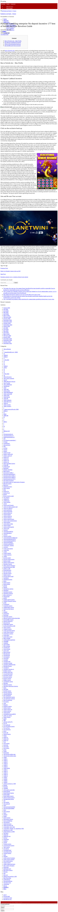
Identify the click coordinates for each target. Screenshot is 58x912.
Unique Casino (7, 853)
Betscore (5, 485)
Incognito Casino (7, 606)
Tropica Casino (7, 844)
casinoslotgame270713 (9, 541)
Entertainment (7, 570)
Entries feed (6, 896)
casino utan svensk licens (10, 521)
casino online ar (7, 516)
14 (4, 364)
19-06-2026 (6, 374)
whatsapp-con (7, 869)
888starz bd (6, 431)
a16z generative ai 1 (8, 435)
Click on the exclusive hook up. (13, 44)
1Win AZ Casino (7, 377)
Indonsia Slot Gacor (8, 609)
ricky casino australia (9, 790)
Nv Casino (6, 701)
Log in (5, 895)
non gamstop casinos (9, 698)
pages (5, 719)
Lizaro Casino (6, 627)
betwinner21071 (7, 486)
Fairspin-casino (7, 573)
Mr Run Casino (7, 678)
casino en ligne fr (7, 508)
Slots (4, 810)
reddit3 (5, 780)
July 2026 (5, 309)
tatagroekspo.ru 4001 (9, 831)
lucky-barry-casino (8, 633)
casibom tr (6, 499)
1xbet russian (7, 405)
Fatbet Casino (7, 575)
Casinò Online (7, 514)
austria (5, 449)
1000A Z (5, 357)
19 (4, 372)
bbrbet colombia (7, 469)
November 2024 (7, 340)
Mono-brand (6, 652)
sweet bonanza (7, 824)
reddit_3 (5, 773)
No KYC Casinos (7, 692)
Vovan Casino (7, 862)
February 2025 (7, 335)
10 (4, 353)
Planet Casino (7, 734)
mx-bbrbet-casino (8, 681)
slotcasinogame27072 (9, 807)
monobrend (6, 655)
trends (5, 842)
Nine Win (5, 689)
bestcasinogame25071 (9, 474)
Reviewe (5, 787)
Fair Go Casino (7, 572)
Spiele (5, 816)
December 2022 (7, 343)
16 (4, 369)
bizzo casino (6, 488)
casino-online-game (8, 527)
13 (4, 363)
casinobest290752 (8, 531)
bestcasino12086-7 (8, 473)
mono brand (6, 649)
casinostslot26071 (8, 542)
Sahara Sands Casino (9, 797)
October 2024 (7, 342)
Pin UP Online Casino (9, 726)
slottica (5, 814)
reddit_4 (5, 774)
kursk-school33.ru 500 (9, 626)
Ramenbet (6, 753)
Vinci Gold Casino (8, 861)
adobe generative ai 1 (9, 437)
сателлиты (6, 884)
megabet (5, 643)
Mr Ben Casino (7, 671)
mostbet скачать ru (8, 669)
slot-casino (6, 802)
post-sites (6, 746)
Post (4, 742)
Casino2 (5, 530)
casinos (5, 534)
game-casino (6, 582)
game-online (6, 584)
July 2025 (5, 328)
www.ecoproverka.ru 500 (10, 876)
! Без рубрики (7, 349)
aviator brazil (6, 452)
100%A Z (5, 355)
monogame (6, 657)
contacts (5, 547)
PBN (4, 720)
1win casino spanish (8, 378)
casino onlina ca (7, 513)
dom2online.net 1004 (9, 567)
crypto (5, 551)
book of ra (6, 491)
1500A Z (5, 366)
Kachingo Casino (7, 616)
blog (4, 490)
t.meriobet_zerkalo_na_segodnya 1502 (13, 828)
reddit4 (5, 782)
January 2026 (6, 318)
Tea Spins (5, 833)
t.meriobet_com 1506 (9, 827)
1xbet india (6, 395)
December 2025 (7, 320)
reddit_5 (5, 776)
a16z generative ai (8, 434)
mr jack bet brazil (8, 674)
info (4, 610)
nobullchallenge (7, 694)
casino (5, 504)
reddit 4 (5, 763)
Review (5, 785)
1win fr (5, 380)
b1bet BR (5, 465)
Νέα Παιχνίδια (7, 878)
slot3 (4, 805)
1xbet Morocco (7, 401)
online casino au (7, 709)
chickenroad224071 (8, 544)
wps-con (5, 875)
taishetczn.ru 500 (8, 830)
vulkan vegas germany (9, 864)
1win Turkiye (6, 383)
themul (5, 838)
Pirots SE (5, 732)
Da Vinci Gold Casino (8, 559)
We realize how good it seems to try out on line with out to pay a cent (21, 294)
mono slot (6, 650)
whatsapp (6, 867)
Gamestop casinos (8, 589)
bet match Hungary (8, 480)
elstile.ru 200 (6, 568)
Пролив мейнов (7, 881)
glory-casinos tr (7, 595)
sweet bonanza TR (8, 825)
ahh (4, 439)
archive (5, 448)
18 (4, 370)
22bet (4, 414)
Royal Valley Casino (8, 796)
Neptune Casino (7, 684)
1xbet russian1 (7, 406)
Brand (5, 494)
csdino (5, 556)
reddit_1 (5, 770)
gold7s (5, 598)
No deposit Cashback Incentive (13, 42)
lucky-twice (6, 635)
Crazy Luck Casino (8, 548)
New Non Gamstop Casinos (10, 686)
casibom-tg (6, 500)
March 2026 (6, 315)
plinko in (5, 737)
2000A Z (5, 411)
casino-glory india (8, 524)
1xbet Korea (6, 397)
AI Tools (5, 442)
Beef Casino (6, 471)
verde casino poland (8, 859)
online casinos (7, 711)
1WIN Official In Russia (9, 381)
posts (4, 749)
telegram (5, 835)
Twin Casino (6, 847)
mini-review (6, 644)
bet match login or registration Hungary (14, 482)
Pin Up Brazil (6, 725)
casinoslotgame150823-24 (10, 538)
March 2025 (6, 334)
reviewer (5, 788)
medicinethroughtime (9, 640)
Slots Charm (6, 811)
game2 (5, 585)
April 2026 (6, 314)
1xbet (4, 388)
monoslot (6, 658)
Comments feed (7, 898)
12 (4, 361)
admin (4, 31)
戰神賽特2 (6, 887)
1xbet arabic (6, 391)
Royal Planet (6, 791)
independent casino (8, 607)
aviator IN (6, 457)
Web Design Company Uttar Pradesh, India (49, 904)
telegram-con (7, 836)
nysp (4, 703)
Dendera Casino (7, 564)
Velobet (5, 856)
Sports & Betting (7, 821)
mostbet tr (6, 667)
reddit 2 (5, 760)
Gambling (6, 578)
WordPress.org (7, 899)
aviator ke (6, 459)
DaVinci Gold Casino (8, 562)
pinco (4, 731)
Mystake (5, 683)
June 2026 (6, 311)
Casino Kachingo (7, 511)
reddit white (6, 768)
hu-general (6, 604)
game (4, 581)
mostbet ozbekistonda (9, 664)
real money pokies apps (9, 756)
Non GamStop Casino (9, 697)
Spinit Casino (6, 817)
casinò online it (7, 517)
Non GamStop (7, 695)
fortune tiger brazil (8, 576)
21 (4, 412)
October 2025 (7, 323)
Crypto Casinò (7, 553)
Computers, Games (8, 545)
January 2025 (6, 337)
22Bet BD (5, 415)
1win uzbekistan (7, 384)
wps (4, 873)
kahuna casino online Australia (11, 618)
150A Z (5, 367)
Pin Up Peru (6, 728)
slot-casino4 (6, 804)
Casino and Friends (8, 505)
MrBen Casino (7, 680)
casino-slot (6, 528)
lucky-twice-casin (7, 637)
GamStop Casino (7, 592)
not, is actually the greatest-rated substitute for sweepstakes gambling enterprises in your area (28, 299)
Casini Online (6, 502)
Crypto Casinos (7, 555)
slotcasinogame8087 (8, 808)
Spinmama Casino (8, 819)
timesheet (6, 839)
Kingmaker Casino (8, 624)
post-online (6, 743)
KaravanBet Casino (8, 620)
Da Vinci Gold (7, 558)
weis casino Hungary (8, 865)
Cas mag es (6, 497)
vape (4, 855)
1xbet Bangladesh (8, 392)
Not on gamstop (7, 700)
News (4, 688)
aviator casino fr (7, 456)
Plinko (5, 736)
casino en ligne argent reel (10, 507)
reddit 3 (5, 762)
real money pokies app (9, 754)
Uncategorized (4, 34)
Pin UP (5, 723)
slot (4, 800)
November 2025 (7, 321)
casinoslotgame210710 (9, 539)
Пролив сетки (7, 882)
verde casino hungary (9, 858)
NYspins (5, 705)
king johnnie (6, 623)
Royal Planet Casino (8, 793)
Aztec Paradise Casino (9, 463)
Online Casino (7, 708)
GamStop (5, 590)
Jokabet (5, 612)
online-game (6, 712)
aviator (5, 451)
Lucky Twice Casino (8, 632)
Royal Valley (6, 794)
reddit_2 (5, 771)
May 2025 (5, 331)
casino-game (6, 522)
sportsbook (6, 822)
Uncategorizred (7, 852)
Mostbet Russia (7, 666)
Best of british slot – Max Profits (13, 41)
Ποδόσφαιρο (6, 879)
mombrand (6, 647)
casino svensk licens (8, 519)
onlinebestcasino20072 (9, 714)
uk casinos (6, 848)
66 (4, 426)
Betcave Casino (7, 483)
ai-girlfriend (6, 443)
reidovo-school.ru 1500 (9, 783)
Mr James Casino (7, 675)
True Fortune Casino (8, 845)
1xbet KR (5, 398)
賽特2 (4, 889)
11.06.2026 (6, 360)
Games (5, 587)
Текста (5, 886)
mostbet (5, 660)
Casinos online (7, 536)
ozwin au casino (7, 715)
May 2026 (5, 312)
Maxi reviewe (6, 638)
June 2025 (6, 329)
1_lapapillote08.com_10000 (10, 352)
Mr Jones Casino (7, 677)
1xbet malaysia (7, 400)
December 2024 (7, 339)
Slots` (5, 813)
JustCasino (6, 613)
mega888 (5, 641)
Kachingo (5, 615)
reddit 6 (5, 766)
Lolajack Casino (7, 629)
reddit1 (5, 777)
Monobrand (6, 654)
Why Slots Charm (8, 870)
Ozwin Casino (6, 717)
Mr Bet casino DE (7, 672)
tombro (5, 841)
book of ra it (6, 493)
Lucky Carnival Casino (9, 630)
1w (4, 375)
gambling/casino (7, 579)
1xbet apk (6, 389)
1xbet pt (5, 403)
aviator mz (6, 460)
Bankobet (5, 468)
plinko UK (5, 739)
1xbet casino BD (7, 394)
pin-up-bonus (7, 729)
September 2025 (7, 325)
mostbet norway (7, 663)
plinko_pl (5, 740)
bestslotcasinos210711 (9, 479)
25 (4, 417)
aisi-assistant (6, 445)
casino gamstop (7, 510)
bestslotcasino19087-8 (9, 477)
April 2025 (6, 332)
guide (4, 603)
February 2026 (7, 317)
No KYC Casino (7, 691)
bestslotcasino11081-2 (9, 476)
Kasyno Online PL (8, 621)
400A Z (5, 422)
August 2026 (6, 308)
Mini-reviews (6, 646)
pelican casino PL (8, 722)
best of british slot (10, 50)
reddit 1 (5, 759)
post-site (5, 745)
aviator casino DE (8, 454)
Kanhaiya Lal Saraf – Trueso (8, 13)
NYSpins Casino (7, 706)
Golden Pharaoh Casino (9, 601)
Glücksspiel (6, 596)
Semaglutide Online (8, 799)
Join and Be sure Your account (13, 45)
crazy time (6, 550)
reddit (5, 757)
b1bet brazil (6, 466)
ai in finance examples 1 (9, 440)
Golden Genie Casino (9, 599)
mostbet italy (6, 661)
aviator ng (6, 462)
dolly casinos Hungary (9, 565)
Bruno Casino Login (8, 496)
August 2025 (6, 326)
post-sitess (6, 748)
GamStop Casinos (8, 593)
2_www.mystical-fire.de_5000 (11, 409)
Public (5, 751)
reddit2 (5, 779)
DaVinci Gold (6, 561)
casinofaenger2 (7, 533)
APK (4, 446)
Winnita (5, 872)
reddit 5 (5, 765)
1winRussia (6, 386)
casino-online (7, 525)
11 (4, 358)
